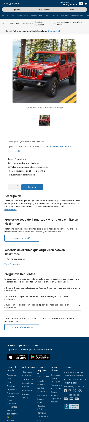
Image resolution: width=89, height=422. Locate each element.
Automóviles (43, 416)
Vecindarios (27, 379)
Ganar (73, 9)
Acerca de (11, 375)
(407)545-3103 (70, 383)
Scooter (10, 16)
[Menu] (3, 15)
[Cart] (85, 3)
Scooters (41, 381)
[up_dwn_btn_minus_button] (17, 188)
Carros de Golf (77, 16)
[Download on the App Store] (17, 357)
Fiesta (55, 16)
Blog (9, 378)
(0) (19, 151)
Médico (48, 16)
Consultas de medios (73, 375)
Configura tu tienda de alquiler (55, 378)
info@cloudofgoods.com (75, 379)
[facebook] (65, 391)
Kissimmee (14, 23)
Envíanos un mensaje (73, 372)
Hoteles (25, 386)
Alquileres (16, 9)
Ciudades (26, 375)
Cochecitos (42, 391)
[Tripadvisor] (80, 391)
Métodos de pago (72, 395)
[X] (74, 391)
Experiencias (27, 390)
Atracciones (27, 383)
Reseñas (11, 386)
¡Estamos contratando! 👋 (13, 413)
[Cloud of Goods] (10, 4)
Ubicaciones (44, 9)
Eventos (26, 394)
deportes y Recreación (39, 23)
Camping (41, 413)
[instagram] (69, 391)
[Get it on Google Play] (40, 357)
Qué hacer (27, 372)
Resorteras (42, 395)
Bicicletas (65, 16)
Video (9, 382)
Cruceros (26, 398)
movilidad (27, 23)
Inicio (4, 23)
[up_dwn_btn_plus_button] (17, 185)
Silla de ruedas (22, 16)
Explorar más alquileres (22, 327)
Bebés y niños (36, 16)
